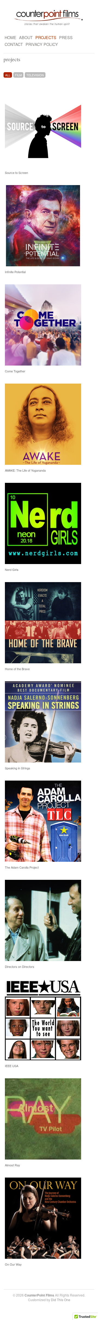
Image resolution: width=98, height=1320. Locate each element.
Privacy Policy (42, 44)
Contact (14, 44)
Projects (45, 37)
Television (35, 75)
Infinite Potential (15, 272)
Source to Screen (16, 172)
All (7, 75)
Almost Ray (12, 1165)
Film (18, 75)
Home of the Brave (17, 669)
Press (66, 37)
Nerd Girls (12, 569)
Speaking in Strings (17, 768)
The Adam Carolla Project (22, 867)
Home (10, 37)
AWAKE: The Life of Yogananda (25, 470)
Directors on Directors (19, 966)
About (26, 37)
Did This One (60, 1299)
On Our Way (13, 1264)
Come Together (15, 371)
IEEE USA (11, 1066)
